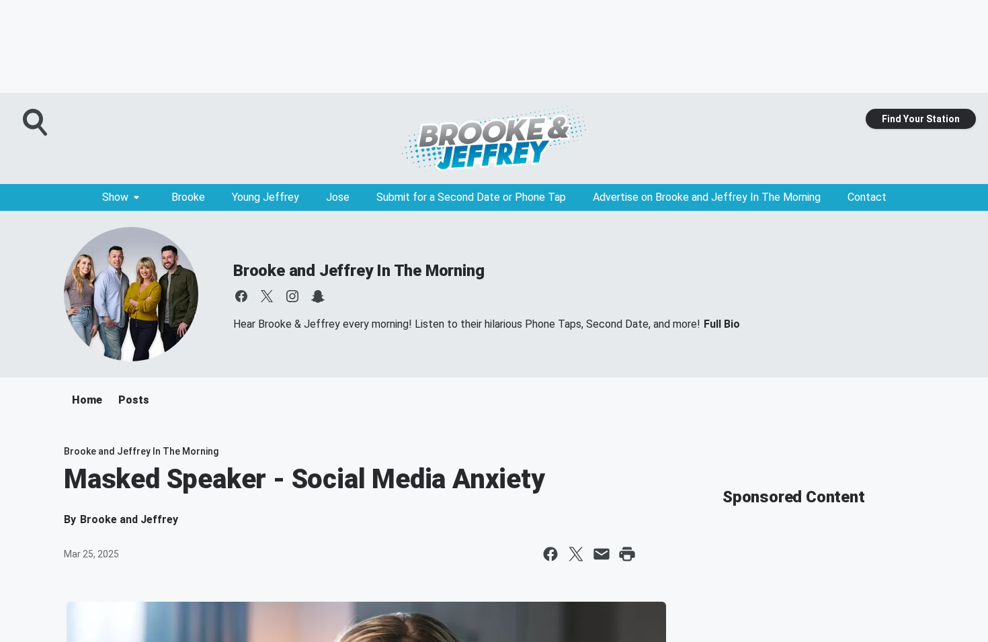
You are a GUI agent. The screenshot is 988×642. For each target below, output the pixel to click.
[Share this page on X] (576, 554)
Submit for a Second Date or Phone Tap (471, 197)
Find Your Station (921, 118)
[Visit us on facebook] (241, 296)
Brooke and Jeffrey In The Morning (358, 270)
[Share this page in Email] (601, 554)
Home (87, 400)
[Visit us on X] (267, 296)
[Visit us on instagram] (292, 296)
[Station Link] (494, 138)
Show (115, 197)
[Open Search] (36, 122)
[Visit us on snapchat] (318, 296)
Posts (133, 400)
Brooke (188, 197)
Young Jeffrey (265, 197)
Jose (337, 197)
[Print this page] (627, 554)
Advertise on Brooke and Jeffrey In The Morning (707, 197)
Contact (867, 197)
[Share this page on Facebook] (550, 554)
